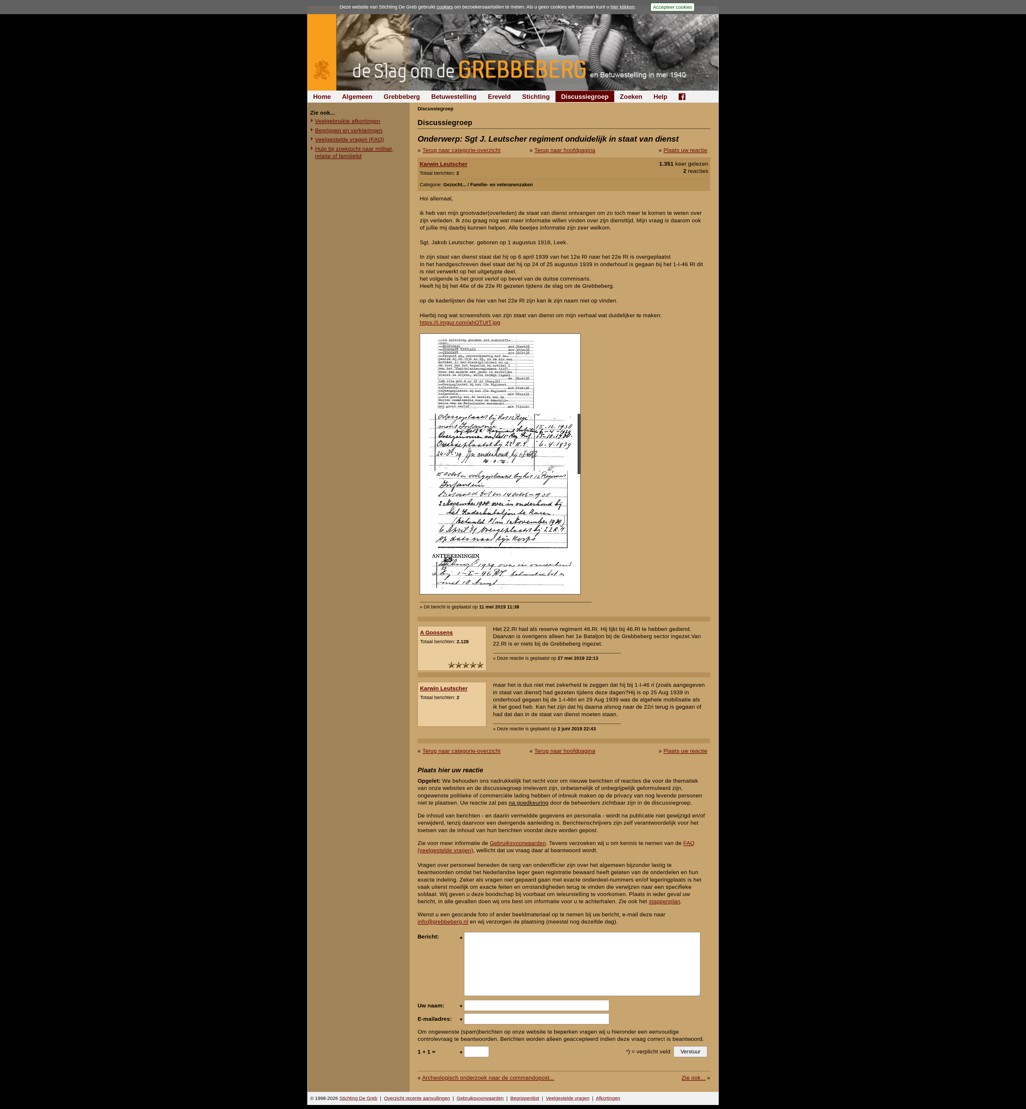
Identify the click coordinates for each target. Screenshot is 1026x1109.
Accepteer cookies (672, 7)
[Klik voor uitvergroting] (500, 592)
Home (322, 96)
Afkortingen (608, 1098)
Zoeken (631, 96)
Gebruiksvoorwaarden (518, 843)
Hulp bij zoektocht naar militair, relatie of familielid (354, 152)
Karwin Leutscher (443, 164)
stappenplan (664, 901)
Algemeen (357, 96)
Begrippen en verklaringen (348, 130)
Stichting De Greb (358, 1098)
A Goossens (436, 632)
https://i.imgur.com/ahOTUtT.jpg (460, 322)
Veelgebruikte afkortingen (347, 121)
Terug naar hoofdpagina (564, 150)
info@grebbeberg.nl (443, 921)
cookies (445, 7)
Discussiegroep (585, 96)
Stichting (536, 96)
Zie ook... (693, 1078)
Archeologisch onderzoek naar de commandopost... (488, 1078)
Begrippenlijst (524, 1098)
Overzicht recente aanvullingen (417, 1098)
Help (660, 96)
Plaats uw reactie (685, 150)
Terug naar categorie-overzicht (461, 150)
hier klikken (623, 7)
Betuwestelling (454, 96)
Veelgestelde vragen (567, 1098)
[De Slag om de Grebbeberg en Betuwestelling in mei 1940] (513, 48)
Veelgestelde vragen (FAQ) (349, 139)
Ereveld (499, 96)
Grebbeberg (402, 96)
